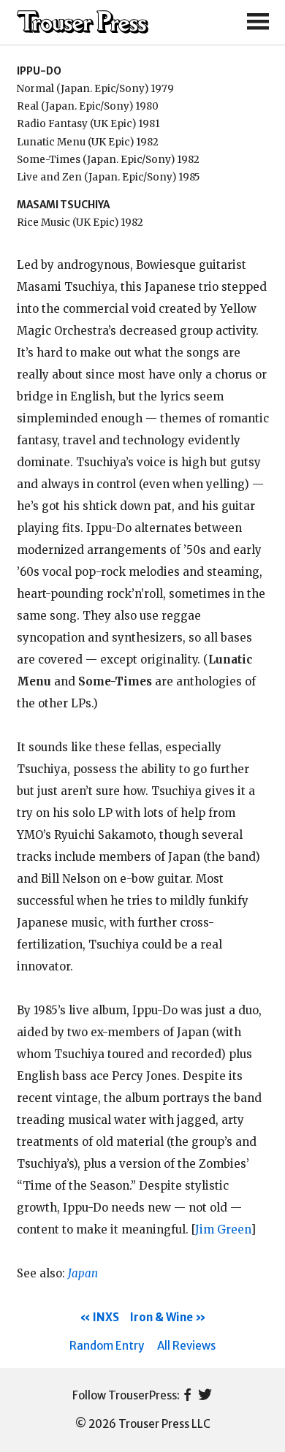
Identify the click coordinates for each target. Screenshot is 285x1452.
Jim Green (223, 1229)
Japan (83, 1273)
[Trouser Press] (82, 22)
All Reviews (186, 1346)
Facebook (187, 1396)
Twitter (205, 1396)
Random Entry (106, 1346)
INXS (106, 1317)
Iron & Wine (161, 1317)
